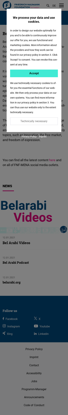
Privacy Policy (29, 136)
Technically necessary (33, 121)
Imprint (43, 136)
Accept (34, 73)
